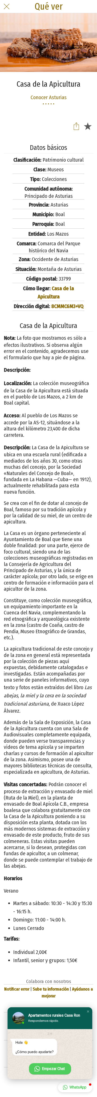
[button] (88, 1011)
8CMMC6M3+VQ (67, 306)
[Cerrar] (6, 6)
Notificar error (16, 989)
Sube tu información (51, 989)
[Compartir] (76, 126)
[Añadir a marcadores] (87, 126)
